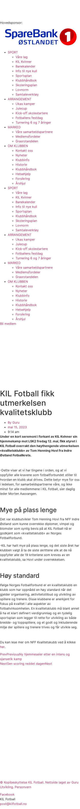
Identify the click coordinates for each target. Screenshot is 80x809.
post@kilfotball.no (13, 804)
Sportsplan (24, 76)
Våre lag (22, 57)
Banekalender (25, 66)
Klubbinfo (23, 160)
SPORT (13, 52)
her (2, 647)
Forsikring (23, 179)
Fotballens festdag (29, 118)
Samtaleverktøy (27, 94)
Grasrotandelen (27, 141)
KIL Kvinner (24, 62)
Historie (21, 164)
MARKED (14, 127)
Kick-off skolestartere (32, 113)
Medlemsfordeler (28, 136)
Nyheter (21, 155)
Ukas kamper (25, 104)
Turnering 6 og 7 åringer (33, 122)
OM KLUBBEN (18, 146)
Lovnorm (22, 90)
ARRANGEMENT (19, 99)
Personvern (23, 787)
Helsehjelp (23, 174)
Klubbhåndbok (26, 80)
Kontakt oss (24, 150)
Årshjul (20, 183)
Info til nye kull (26, 71)
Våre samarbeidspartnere (34, 132)
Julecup (21, 108)
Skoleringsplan (26, 85)
